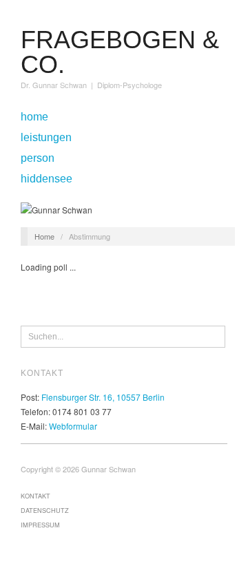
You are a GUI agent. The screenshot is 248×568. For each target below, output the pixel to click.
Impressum (40, 524)
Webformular (73, 426)
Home (34, 117)
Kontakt (35, 496)
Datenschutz (45, 510)
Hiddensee (46, 179)
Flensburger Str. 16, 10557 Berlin (103, 397)
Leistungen (46, 137)
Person (37, 158)
